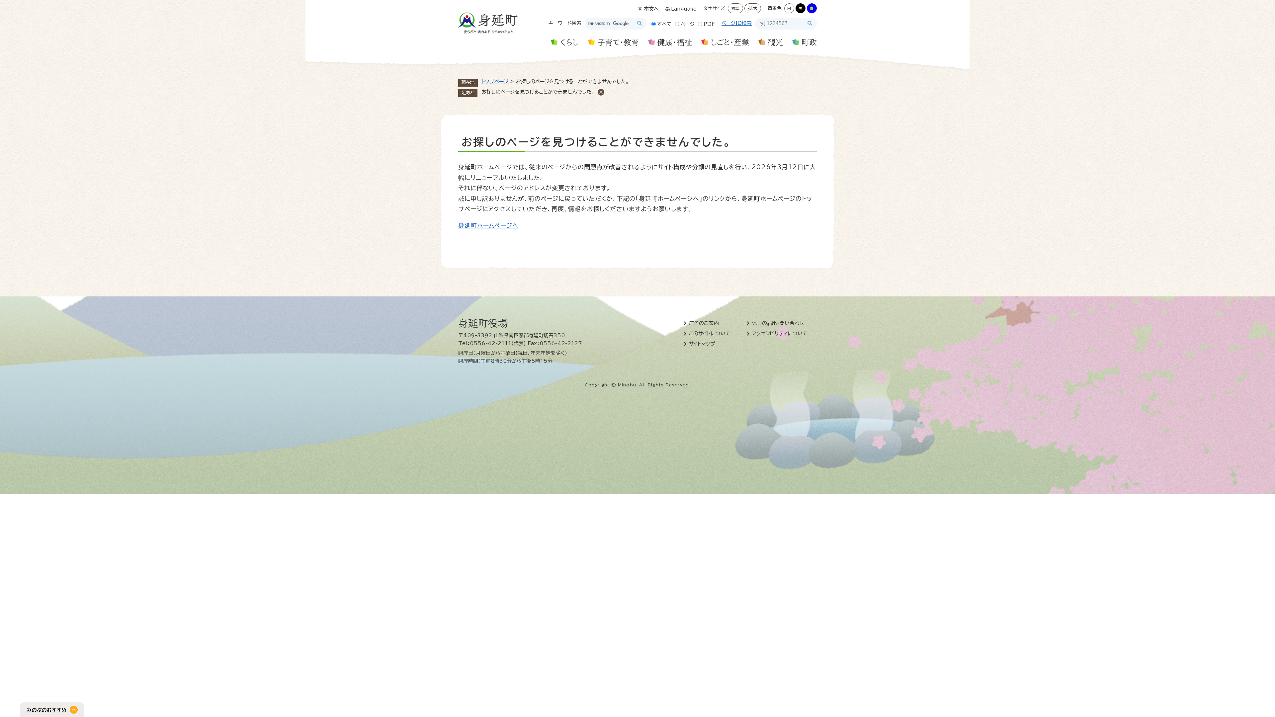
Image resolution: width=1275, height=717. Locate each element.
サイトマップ (702, 343)
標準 (735, 8)
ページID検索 (737, 23)
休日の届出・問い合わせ (778, 323)
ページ (688, 24)
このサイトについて (709, 333)
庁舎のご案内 (704, 323)
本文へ (651, 8)
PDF (709, 24)
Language (684, 8)
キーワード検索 (565, 23)
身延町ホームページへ (488, 225)
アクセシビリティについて (780, 333)
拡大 (752, 8)
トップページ (494, 81)
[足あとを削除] (601, 92)
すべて (664, 24)
